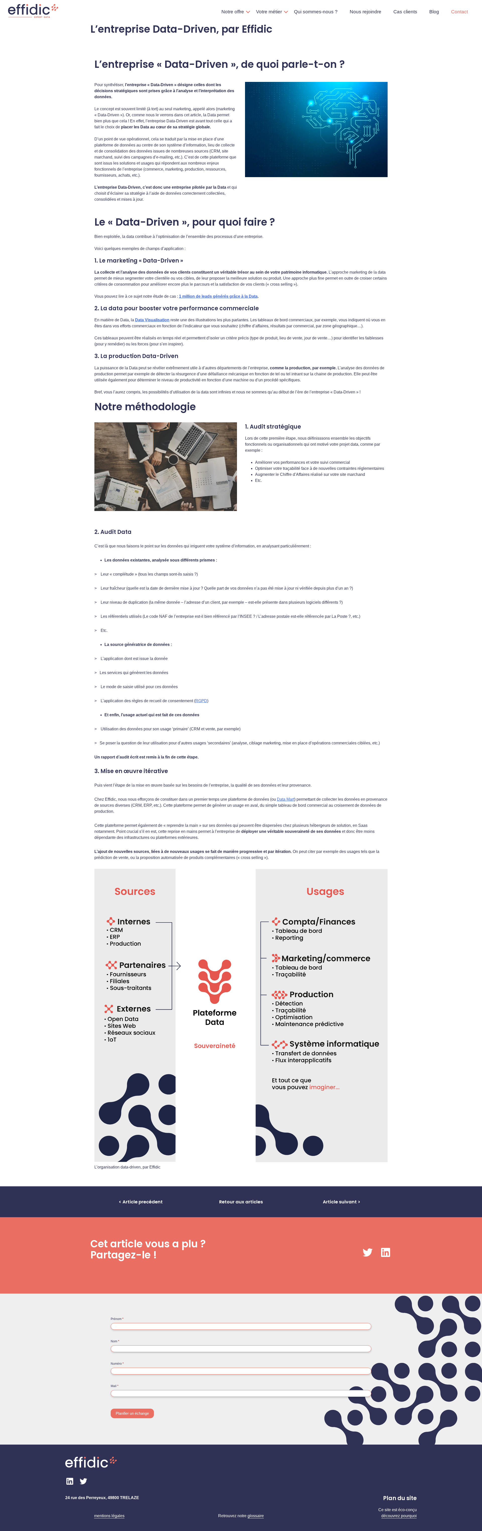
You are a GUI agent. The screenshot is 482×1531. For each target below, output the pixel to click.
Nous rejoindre (365, 11)
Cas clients (405, 11)
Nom (115, 1341)
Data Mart (285, 799)
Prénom (117, 1319)
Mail (114, 1386)
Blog (434, 11)
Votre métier (269, 11)
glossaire (256, 1516)
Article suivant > (341, 1202)
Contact (459, 11)
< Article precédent (141, 1202)
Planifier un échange (132, 1413)
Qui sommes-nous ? (316, 11)
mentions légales (109, 1516)
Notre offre (232, 11)
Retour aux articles (241, 1202)
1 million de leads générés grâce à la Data (218, 296)
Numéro (117, 1363)
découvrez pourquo (398, 1516)
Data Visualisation (152, 320)
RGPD (201, 701)
